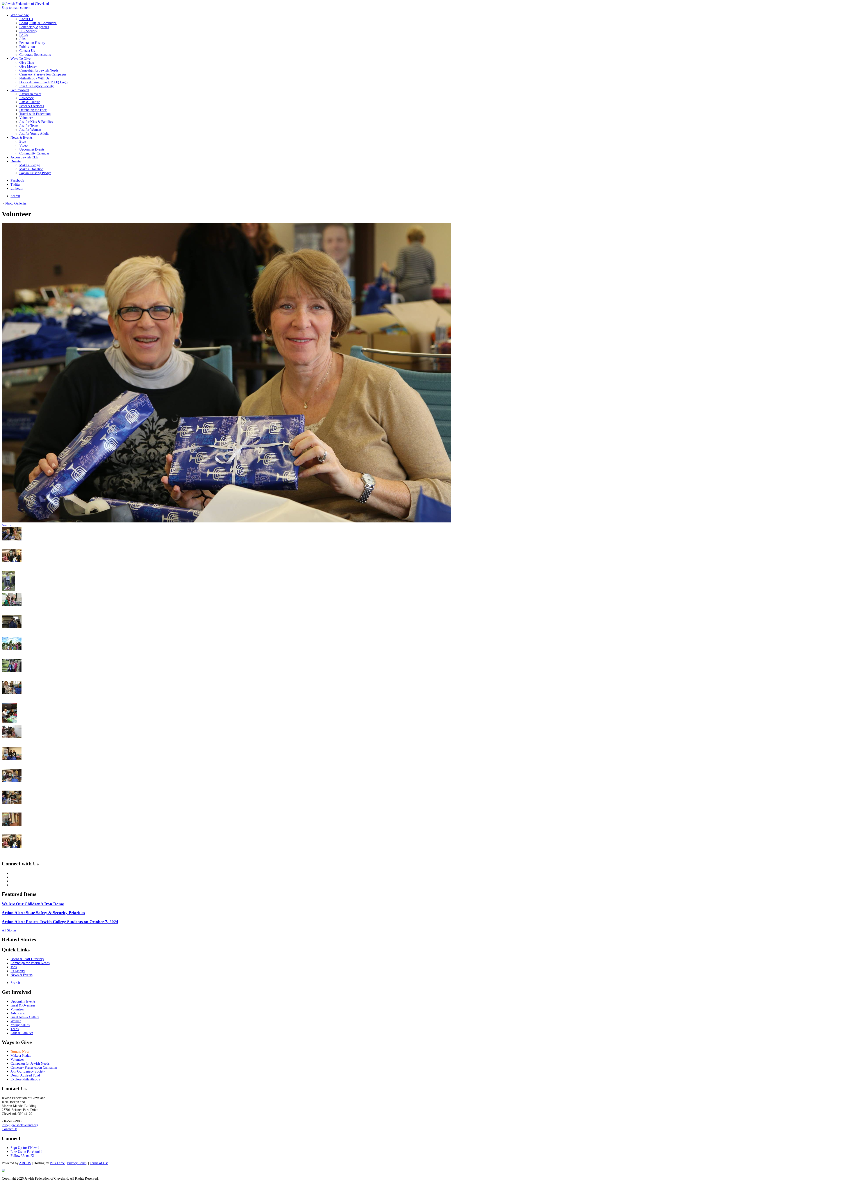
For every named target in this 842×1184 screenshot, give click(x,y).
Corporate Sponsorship (35, 54)
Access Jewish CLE (24, 157)
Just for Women (30, 129)
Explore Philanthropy (25, 1079)
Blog (22, 141)
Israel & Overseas (31, 106)
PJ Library (18, 971)
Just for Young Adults (34, 133)
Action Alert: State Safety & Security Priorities (43, 912)
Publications (27, 46)
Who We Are (20, 15)
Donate (16, 161)
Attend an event (30, 94)
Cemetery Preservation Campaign (42, 74)
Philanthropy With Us (34, 78)
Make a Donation (31, 169)
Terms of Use (99, 1163)
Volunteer (26, 118)
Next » (6, 525)
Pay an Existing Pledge (35, 173)
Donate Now (20, 1051)
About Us (26, 19)
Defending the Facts (33, 110)
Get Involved (20, 90)
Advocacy (26, 98)
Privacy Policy (77, 1163)
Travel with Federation (35, 114)
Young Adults (20, 1025)
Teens (15, 1029)
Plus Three (57, 1163)
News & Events (21, 137)
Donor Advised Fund (25, 1075)
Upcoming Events (31, 149)
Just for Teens (28, 125)
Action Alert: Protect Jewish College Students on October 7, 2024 (60, 921)
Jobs (22, 39)
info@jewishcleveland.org (20, 1125)
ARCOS (25, 1163)
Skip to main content (16, 7)
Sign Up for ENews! (25, 1148)
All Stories (9, 930)
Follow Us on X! (22, 1155)
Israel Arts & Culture (25, 1017)
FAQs (23, 35)
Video (23, 145)
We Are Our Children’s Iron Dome (33, 904)
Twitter (15, 184)
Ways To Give (20, 58)
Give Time (26, 62)
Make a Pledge (29, 165)
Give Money (28, 66)
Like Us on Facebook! (26, 1152)
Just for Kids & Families (36, 122)
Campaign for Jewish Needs (38, 70)
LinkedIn (17, 188)
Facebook (17, 180)
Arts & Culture (29, 102)
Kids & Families (22, 1033)
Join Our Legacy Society (36, 86)
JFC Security (28, 31)
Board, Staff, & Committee (38, 23)
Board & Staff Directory (27, 959)
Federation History (32, 43)
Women (16, 1021)
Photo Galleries (16, 203)
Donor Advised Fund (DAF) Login (43, 82)
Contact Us (27, 50)
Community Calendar (34, 153)
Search (15, 196)
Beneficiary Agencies (34, 27)
